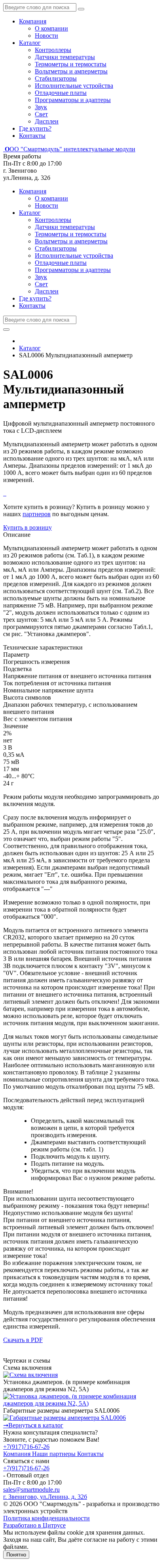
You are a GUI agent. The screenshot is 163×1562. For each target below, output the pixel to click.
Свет (41, 114)
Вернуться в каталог (33, 1425)
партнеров (37, 514)
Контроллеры (53, 49)
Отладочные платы (61, 92)
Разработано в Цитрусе (34, 1525)
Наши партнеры (54, 1453)
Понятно (16, 1555)
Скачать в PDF (23, 1339)
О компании (51, 28)
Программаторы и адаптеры (73, 99)
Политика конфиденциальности (46, 1518)
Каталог (30, 42)
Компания (32, 21)
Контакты (32, 135)
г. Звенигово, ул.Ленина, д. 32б (45, 1496)
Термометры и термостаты (70, 64)
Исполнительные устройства (74, 85)
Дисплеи (47, 121)
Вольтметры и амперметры (71, 71)
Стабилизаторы (56, 78)
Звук (41, 107)
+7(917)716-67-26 (26, 1446)
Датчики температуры (65, 57)
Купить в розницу (27, 527)
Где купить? (35, 128)
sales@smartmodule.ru (31, 1489)
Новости (46, 35)
